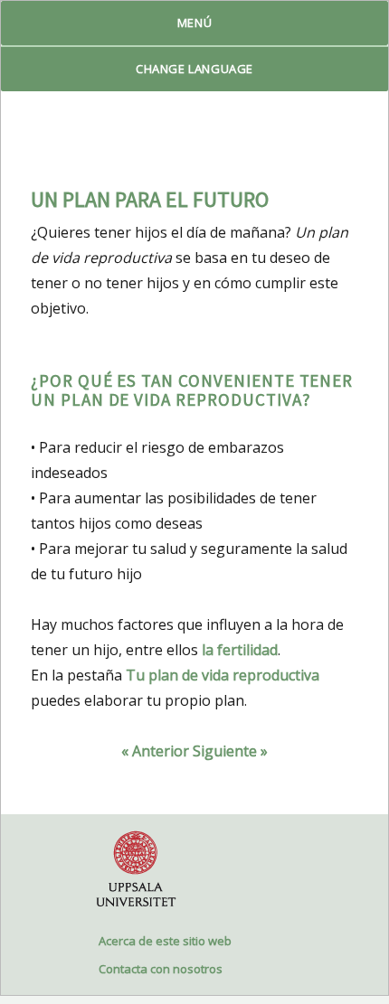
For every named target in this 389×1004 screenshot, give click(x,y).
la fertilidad (240, 650)
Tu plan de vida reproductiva (222, 675)
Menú (194, 22)
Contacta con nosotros (161, 969)
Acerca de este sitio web (165, 941)
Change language (194, 69)
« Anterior (155, 751)
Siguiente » (230, 751)
